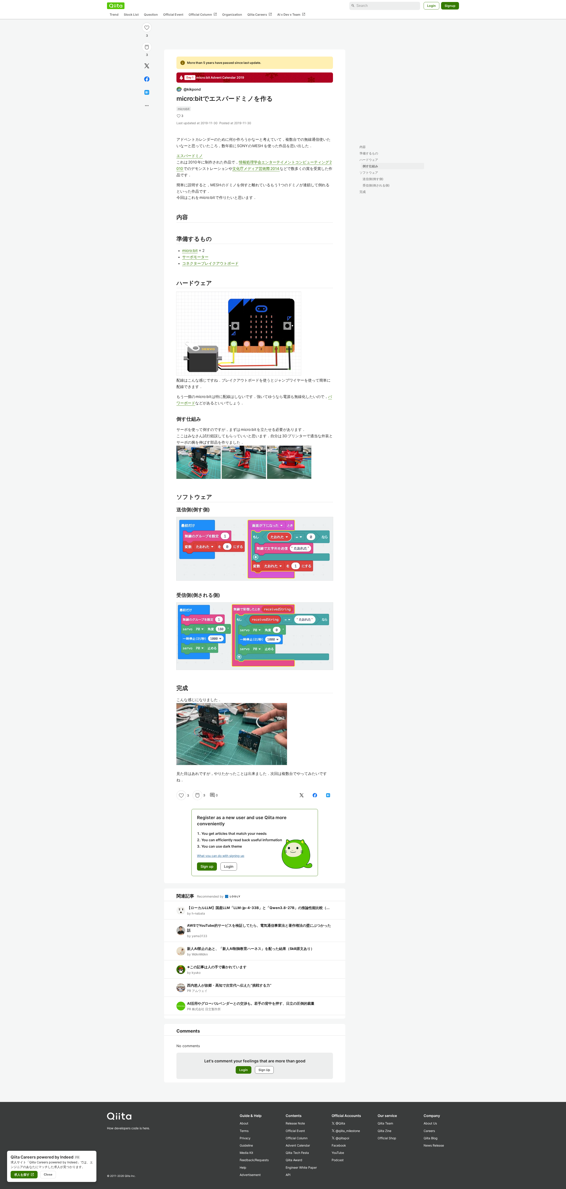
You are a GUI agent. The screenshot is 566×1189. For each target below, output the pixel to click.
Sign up (207, 866)
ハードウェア (368, 160)
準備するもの (368, 153)
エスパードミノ (189, 156)
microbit (183, 109)
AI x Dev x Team (291, 14)
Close (48, 1174)
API (288, 1175)
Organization (232, 14)
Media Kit (246, 1153)
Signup (450, 6)
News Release (434, 1145)
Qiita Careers (259, 14)
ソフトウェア (368, 172)
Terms (244, 1131)
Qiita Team (385, 1123)
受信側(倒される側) (376, 185)
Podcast (338, 1160)
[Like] (147, 27)
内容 (362, 147)
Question (151, 14)
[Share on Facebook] (147, 79)
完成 (362, 192)
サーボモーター (195, 257)
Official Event (173, 14)
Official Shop (387, 1138)
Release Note (295, 1123)
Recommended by (210, 896)
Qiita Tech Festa (297, 1153)
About (244, 1123)
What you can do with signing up (220, 856)
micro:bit (190, 250)
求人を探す (24, 1174)
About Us (430, 1123)
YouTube (338, 1153)
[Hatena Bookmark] (147, 92)
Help (243, 1167)
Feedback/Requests (254, 1160)
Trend (114, 14)
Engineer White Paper (301, 1167)
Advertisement (250, 1175)
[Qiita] (115, 5)
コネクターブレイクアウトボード (210, 263)
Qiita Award (294, 1160)
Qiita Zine (384, 1131)
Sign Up (264, 1070)
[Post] (147, 66)
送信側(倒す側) (373, 179)
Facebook (339, 1145)
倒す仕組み (370, 166)
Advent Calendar (298, 1145)
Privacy (245, 1138)
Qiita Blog (431, 1138)
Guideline (246, 1145)
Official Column (203, 14)
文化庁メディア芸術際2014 (256, 168)
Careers (429, 1131)
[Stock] (147, 47)
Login (431, 6)
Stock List (131, 14)
